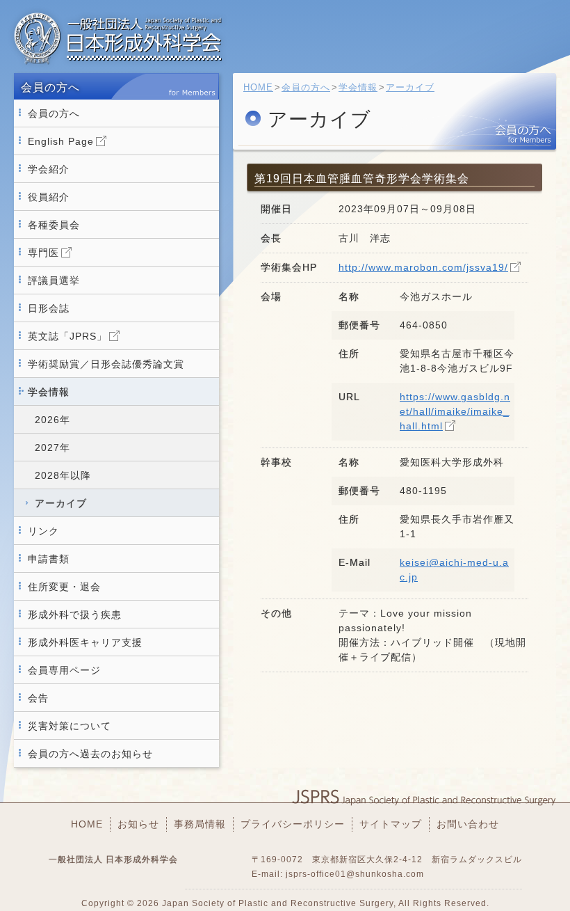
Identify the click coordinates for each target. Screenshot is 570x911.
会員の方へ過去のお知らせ (90, 753)
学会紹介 (49, 169)
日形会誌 (49, 308)
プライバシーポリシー (293, 824)
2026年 (52, 419)
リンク (43, 531)
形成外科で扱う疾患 (75, 614)
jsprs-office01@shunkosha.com (355, 874)
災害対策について (69, 725)
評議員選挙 (54, 280)
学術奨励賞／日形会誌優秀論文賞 (106, 364)
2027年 (52, 447)
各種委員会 (54, 224)
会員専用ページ (64, 670)
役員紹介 (49, 197)
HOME (258, 87)
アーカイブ (61, 503)
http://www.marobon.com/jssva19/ (423, 267)
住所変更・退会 (64, 586)
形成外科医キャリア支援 (85, 642)
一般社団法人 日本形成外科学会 (118, 38)
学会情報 (49, 391)
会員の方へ (54, 113)
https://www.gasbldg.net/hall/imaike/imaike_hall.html (455, 411)
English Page (61, 141)
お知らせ (138, 824)
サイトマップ (390, 824)
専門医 (43, 252)
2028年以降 (63, 475)
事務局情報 (200, 824)
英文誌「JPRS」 (67, 336)
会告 (38, 698)
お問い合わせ (468, 824)
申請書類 (49, 558)
